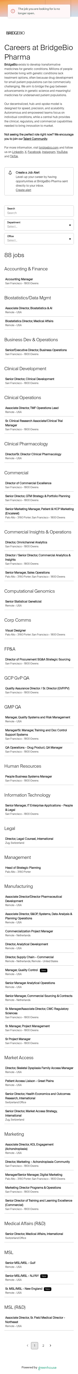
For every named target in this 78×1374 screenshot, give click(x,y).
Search (11, 208)
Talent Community (35, 139)
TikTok (14, 156)
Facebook (34, 152)
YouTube (62, 152)
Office (10, 236)
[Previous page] (27, 1345)
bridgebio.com (49, 147)
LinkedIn (17, 152)
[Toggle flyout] (70, 225)
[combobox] (7, 227)
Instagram (49, 152)
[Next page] (50, 1345)
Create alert (23, 190)
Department (13, 222)
